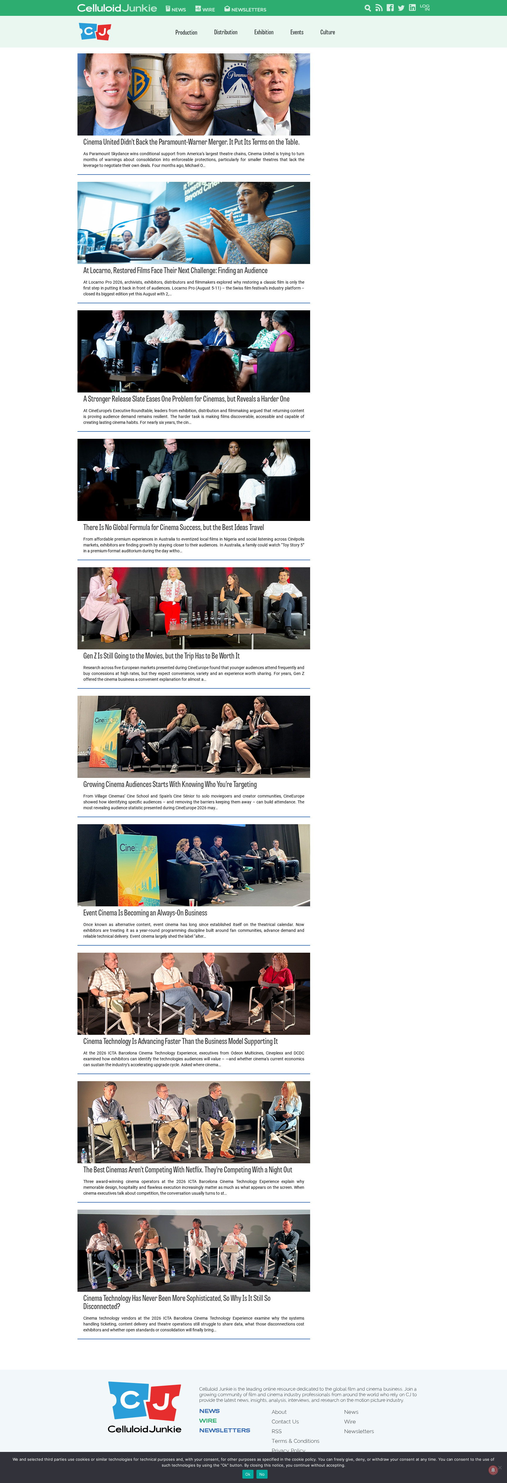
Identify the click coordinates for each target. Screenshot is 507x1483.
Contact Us (285, 1421)
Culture (327, 32)
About (279, 1412)
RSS (277, 1431)
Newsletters (248, 9)
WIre (208, 9)
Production (186, 33)
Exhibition (263, 32)
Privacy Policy (288, 1451)
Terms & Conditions (296, 1441)
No (262, 1474)
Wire (208, 1421)
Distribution (225, 32)
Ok (248, 1474)
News (179, 9)
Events (296, 32)
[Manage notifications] (493, 1470)
